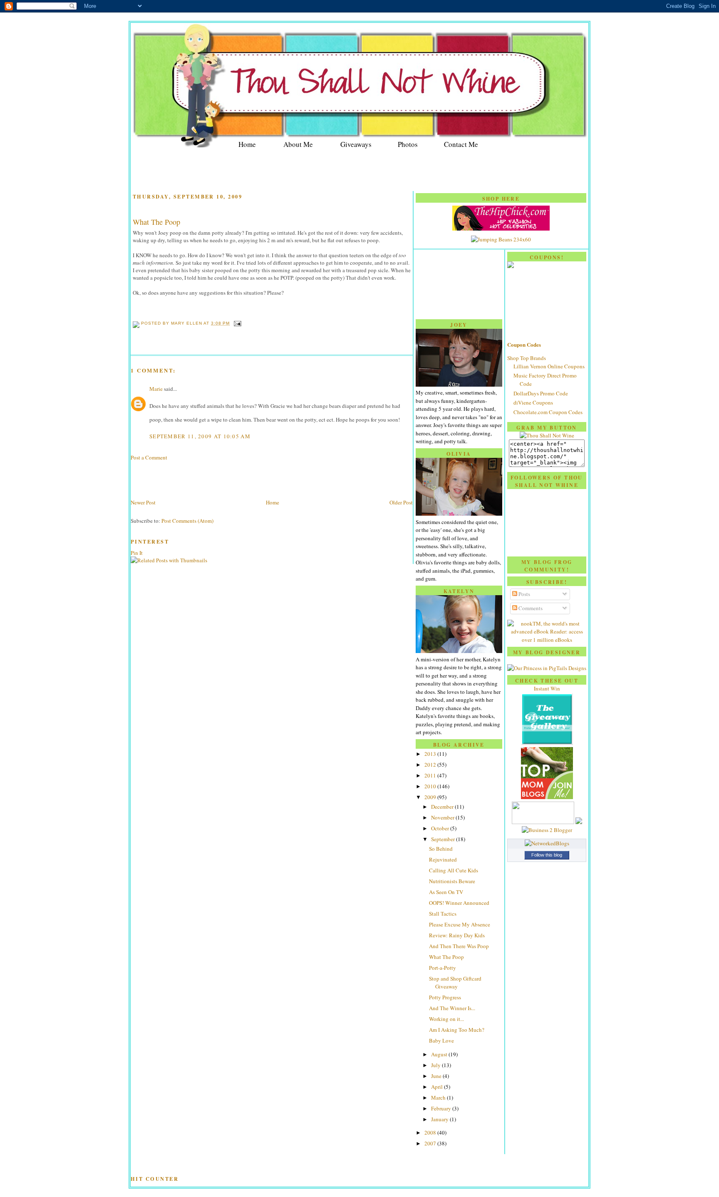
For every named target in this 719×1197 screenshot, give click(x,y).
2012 (430, 764)
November (443, 817)
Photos (408, 144)
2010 (430, 786)
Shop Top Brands (526, 358)
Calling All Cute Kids (453, 870)
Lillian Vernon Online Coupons (549, 366)
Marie (156, 388)
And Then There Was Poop (459, 946)
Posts (523, 594)
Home (247, 144)
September (443, 839)
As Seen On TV (446, 892)
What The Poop (156, 222)
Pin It (137, 552)
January (440, 1119)
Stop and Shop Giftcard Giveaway (455, 983)
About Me (298, 144)
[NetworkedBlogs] (547, 843)
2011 (430, 775)
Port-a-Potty (442, 967)
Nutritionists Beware (452, 881)
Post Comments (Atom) (187, 520)
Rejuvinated (443, 859)
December (443, 806)
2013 (430, 753)
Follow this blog (546, 854)
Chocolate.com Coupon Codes (548, 412)
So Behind (441, 848)
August (440, 1054)
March (439, 1097)
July (436, 1065)
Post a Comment (149, 457)
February (441, 1108)
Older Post (401, 502)
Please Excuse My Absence (459, 924)
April (437, 1086)
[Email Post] (236, 323)
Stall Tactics (442, 913)
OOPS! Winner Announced (459, 902)
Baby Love (441, 1040)
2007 (430, 1143)
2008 (430, 1132)
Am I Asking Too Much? (456, 1029)
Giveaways (356, 144)
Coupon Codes (524, 344)
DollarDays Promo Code (540, 393)
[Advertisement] (359, 170)
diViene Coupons (533, 402)
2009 (430, 797)
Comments (530, 608)
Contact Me (461, 144)
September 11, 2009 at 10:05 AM (199, 436)
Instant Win (547, 688)
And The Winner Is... (452, 1008)
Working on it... (446, 1019)
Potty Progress (445, 997)
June (437, 1076)
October (440, 828)
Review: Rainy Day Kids (457, 935)
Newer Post (143, 502)
